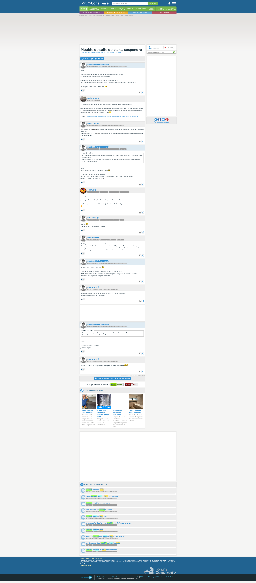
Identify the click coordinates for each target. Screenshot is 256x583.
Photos (103, 9)
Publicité (158, 577)
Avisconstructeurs (161, 9)
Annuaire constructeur (91, 13)
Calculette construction (133, 577)
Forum (83, 9)
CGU (141, 577)
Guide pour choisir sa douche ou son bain (103, 414)
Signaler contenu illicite (109, 577)
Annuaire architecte (140, 13)
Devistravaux (151, 9)
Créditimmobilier (121, 9)
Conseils (113, 9)
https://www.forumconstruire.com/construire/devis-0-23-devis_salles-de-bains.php (112, 116)
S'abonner (169, 47)
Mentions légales (121, 577)
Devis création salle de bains (87, 412)
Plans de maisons (140, 9)
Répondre (100, 59)
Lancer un (104, 378)
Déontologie (151, 577)
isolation (101, 178)
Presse (145, 577)
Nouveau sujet (88, 59)
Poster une (123, 378)
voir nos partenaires (85, 566)
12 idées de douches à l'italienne (117, 413)
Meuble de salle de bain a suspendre (111, 50)
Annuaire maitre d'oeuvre (116, 13)
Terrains (130, 9)
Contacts (99, 577)
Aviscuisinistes (172, 9)
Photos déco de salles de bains (135, 412)
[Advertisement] (128, 30)
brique (98, 133)
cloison (94, 129)
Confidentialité (165, 577)
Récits (94, 9)
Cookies (172, 577)
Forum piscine (164, 13)
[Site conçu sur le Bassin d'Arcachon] (86, 577)
